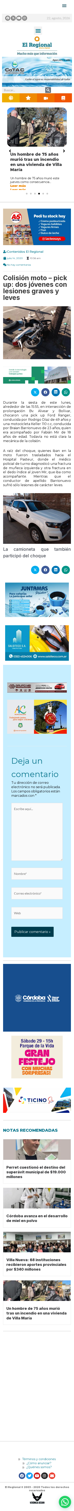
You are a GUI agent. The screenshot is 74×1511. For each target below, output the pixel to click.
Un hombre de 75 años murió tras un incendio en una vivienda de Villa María (36, 1313)
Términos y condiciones (38, 1459)
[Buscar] (48, 90)
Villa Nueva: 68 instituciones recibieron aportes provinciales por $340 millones (36, 1265)
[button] (38, 30)
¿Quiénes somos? (38, 1467)
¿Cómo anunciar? (39, 1463)
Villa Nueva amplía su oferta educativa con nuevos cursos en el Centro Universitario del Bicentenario (36, 164)
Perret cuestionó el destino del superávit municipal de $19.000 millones (36, 1172)
